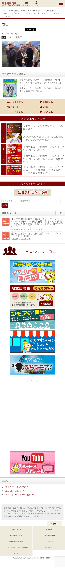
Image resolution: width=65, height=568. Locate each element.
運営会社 (49, 529)
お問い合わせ (16, 529)
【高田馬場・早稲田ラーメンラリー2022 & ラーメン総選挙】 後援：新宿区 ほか (43, 159)
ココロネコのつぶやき (17, 491)
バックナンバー (16, 101)
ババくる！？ (48, 111)
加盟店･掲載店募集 (48, 535)
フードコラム (16, 111)
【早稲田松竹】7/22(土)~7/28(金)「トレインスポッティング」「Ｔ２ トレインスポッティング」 (32, 13)
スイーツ (16, 106)
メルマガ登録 (48, 541)
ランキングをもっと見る (32, 184)
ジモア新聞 (14, 10)
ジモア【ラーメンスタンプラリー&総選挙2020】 (43, 127)
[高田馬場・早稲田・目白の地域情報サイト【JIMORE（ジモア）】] (10, 6)
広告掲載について (16, 535)
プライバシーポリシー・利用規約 (16, 547)
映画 (30, 10)
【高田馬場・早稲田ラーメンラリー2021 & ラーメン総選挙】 (43, 148)
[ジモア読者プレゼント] (32, 196)
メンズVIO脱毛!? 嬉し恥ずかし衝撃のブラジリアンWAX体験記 (43, 138)
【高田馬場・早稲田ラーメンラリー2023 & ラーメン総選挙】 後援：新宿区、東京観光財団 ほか (43, 169)
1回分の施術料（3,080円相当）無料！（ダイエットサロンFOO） (36, 235)
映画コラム (48, 101)
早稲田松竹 (38, 10)
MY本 (48, 106)
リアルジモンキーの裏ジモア (20, 494)
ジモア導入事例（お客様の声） (16, 541)
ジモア (24, 10)
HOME (4, 10)
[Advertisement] (32, 415)
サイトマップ (48, 547)
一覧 (59, 213)
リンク (16, 553)
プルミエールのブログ (17, 487)
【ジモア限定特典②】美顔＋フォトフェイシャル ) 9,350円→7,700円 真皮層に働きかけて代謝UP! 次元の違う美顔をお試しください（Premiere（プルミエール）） (37, 222)
